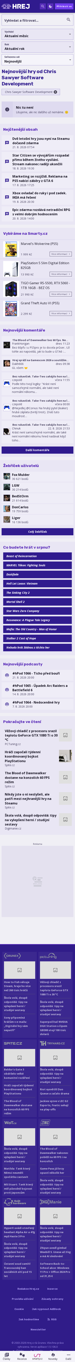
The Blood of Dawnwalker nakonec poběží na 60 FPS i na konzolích (54, 1155)
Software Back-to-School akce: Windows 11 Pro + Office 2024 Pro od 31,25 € (55, 1270)
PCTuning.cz (13, 744)
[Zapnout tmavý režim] (50, 6)
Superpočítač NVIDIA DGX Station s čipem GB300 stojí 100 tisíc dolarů (54, 1028)
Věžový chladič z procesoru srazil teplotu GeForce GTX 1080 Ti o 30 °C (31, 735)
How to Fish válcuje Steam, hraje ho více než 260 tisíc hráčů (17, 986)
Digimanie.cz (13, 828)
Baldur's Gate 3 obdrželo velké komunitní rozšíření (17, 1074)
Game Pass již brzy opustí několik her (52, 1170)
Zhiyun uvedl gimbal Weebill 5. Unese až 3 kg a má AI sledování (55, 1252)
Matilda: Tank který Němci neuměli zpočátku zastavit (17, 1173)
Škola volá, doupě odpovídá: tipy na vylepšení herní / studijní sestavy (30, 819)
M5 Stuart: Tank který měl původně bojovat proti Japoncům (18, 1189)
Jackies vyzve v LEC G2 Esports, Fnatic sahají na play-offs (54, 1105)
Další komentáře (37, 450)
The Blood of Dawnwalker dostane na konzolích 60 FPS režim (27, 777)
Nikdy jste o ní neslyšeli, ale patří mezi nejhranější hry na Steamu (28, 798)
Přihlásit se (64, 6)
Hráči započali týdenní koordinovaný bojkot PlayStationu (23, 756)
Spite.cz (10, 765)
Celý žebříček (37, 532)
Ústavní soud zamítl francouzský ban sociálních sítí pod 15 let (18, 1270)
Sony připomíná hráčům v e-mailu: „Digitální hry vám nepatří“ (16, 1024)
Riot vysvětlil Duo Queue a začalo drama (54, 1091)
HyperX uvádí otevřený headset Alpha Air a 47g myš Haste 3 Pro (19, 1232)
